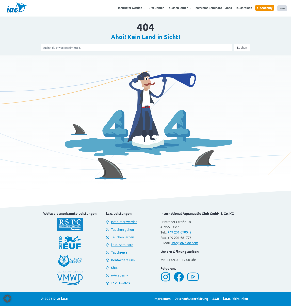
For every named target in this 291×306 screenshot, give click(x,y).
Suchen (242, 47)
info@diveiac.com (184, 243)
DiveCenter (156, 8)
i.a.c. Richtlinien (235, 299)
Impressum (162, 299)
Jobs (228, 8)
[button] (7, 298)
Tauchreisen (243, 8)
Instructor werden (124, 222)
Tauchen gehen (122, 230)
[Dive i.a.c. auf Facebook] (180, 277)
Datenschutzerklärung (191, 299)
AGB (215, 299)
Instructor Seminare (208, 8)
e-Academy (264, 8)
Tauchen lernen (122, 237)
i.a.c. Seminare (122, 245)
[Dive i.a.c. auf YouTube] (194, 277)
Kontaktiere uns (123, 260)
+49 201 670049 (179, 232)
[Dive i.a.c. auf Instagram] (166, 277)
